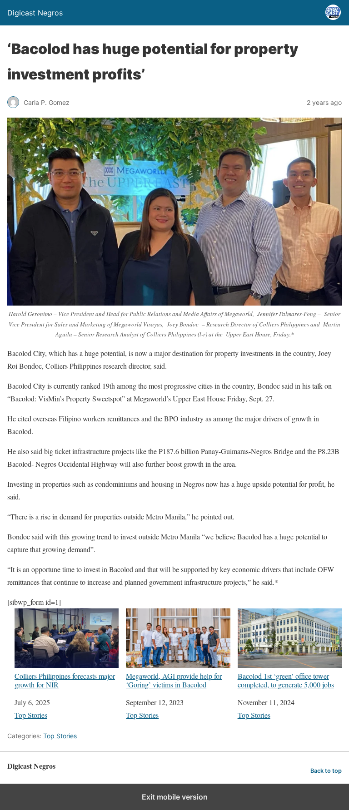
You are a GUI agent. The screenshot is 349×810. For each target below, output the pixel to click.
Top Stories (31, 715)
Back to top (326, 770)
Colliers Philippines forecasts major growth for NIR (65, 680)
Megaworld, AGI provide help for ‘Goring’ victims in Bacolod (174, 680)
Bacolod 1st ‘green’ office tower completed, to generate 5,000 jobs (286, 680)
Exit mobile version (175, 796)
